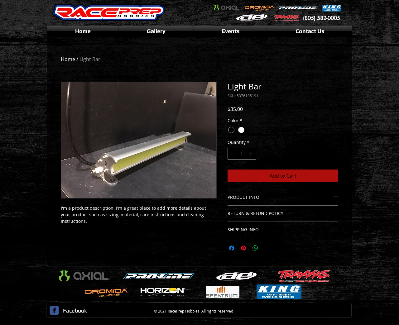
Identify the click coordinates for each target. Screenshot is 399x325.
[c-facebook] (54, 310)
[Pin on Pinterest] (243, 248)
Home (68, 59)
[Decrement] (232, 153)
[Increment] (251, 153)
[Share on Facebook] (231, 248)
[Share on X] (267, 248)
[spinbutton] (242, 153)
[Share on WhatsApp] (255, 248)
